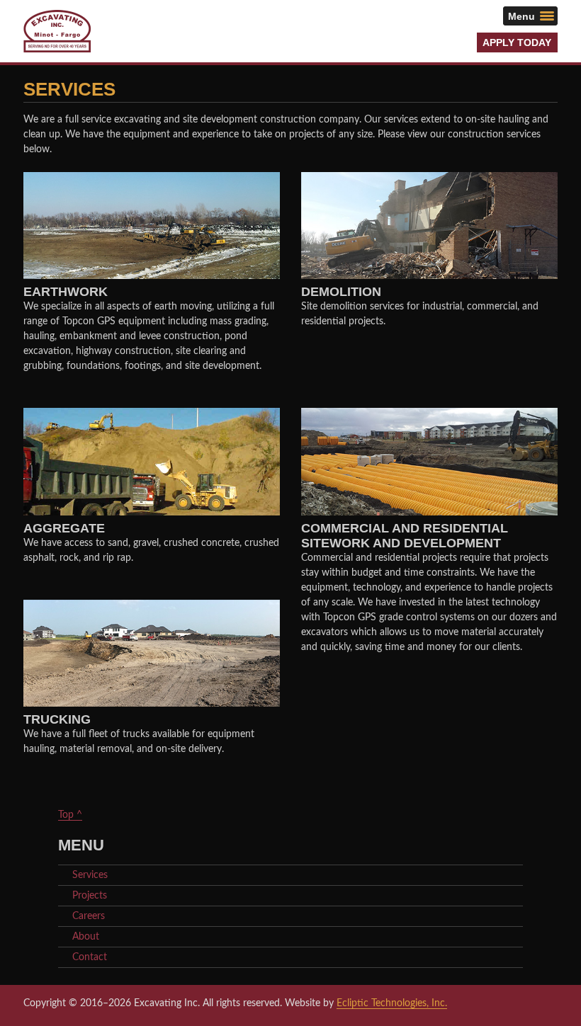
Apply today (517, 42)
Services (90, 875)
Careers (88, 916)
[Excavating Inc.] (57, 31)
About (85, 937)
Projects (89, 896)
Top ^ (70, 815)
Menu (521, 15)
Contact (89, 957)
